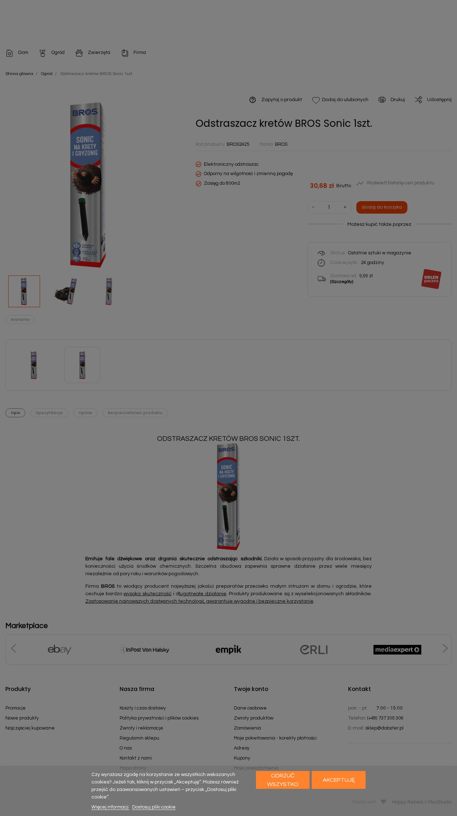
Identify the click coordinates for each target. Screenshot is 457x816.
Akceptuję (339, 780)
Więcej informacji (110, 807)
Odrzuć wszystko (282, 780)
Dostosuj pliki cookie (154, 807)
